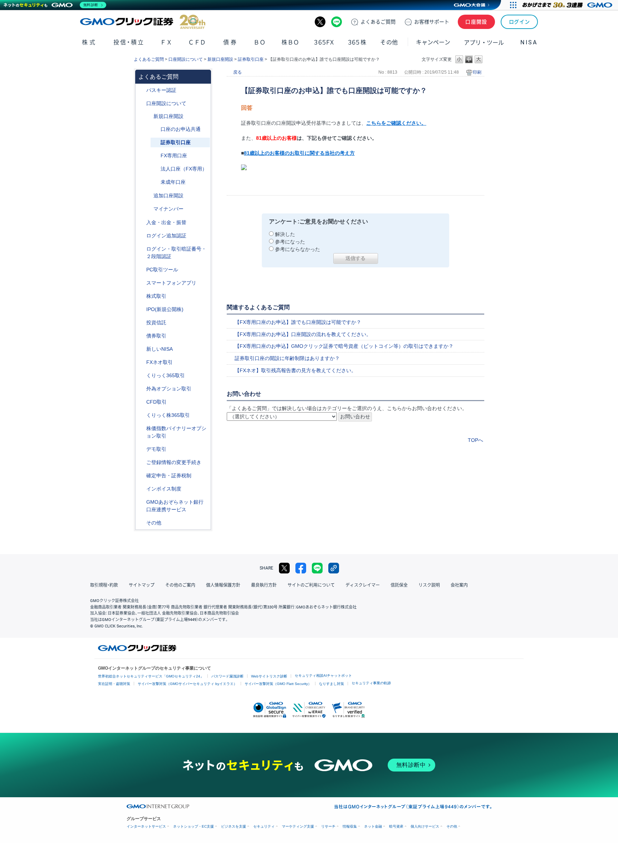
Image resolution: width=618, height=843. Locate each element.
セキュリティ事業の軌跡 (371, 683)
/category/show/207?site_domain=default (141, 269)
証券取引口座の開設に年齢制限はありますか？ (287, 358)
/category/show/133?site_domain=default (141, 428)
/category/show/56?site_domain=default (141, 462)
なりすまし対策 (331, 684)
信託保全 (399, 585)
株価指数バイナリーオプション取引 (176, 432)
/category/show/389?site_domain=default (141, 336)
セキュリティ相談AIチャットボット (323, 675)
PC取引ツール (162, 269)
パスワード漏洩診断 (227, 676)
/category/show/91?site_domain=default (141, 103)
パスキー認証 (161, 90)
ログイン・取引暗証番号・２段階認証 (176, 252)
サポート (431, 22)
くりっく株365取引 (168, 415)
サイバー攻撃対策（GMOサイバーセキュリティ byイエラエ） (187, 684)
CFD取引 (156, 402)
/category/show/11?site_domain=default (141, 402)
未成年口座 (173, 182)
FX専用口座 (174, 155)
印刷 (477, 72)
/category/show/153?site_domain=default (148, 195)
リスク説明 (429, 585)
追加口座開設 (168, 195)
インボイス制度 (163, 489)
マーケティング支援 (298, 826)
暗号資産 (396, 826)
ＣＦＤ (197, 42)
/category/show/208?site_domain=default (141, 283)
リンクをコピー (333, 568)
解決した (285, 234)
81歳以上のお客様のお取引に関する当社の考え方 (299, 153)
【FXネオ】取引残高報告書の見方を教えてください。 (295, 370)
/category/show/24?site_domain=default (141, 362)
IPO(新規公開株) (164, 309)
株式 (89, 42)
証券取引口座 (251, 59)
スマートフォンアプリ (171, 283)
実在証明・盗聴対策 (114, 684)
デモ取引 (156, 449)
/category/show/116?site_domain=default (141, 322)
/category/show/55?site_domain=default (141, 222)
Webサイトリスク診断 (269, 676)
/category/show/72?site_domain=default (141, 296)
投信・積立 (128, 42)
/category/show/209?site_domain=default (141, 449)
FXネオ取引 (159, 362)
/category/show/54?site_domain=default (141, 249)
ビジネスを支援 (233, 826)
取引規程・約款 (104, 585)
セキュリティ (264, 826)
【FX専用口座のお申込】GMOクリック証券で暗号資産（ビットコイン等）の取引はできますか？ (344, 346)
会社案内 (459, 585)
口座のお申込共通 (181, 129)
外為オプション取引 (168, 388)
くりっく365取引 (165, 375)
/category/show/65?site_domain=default (141, 389)
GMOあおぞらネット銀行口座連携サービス (174, 505)
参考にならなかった (297, 249)
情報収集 (350, 826)
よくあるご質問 (149, 59)
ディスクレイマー (362, 585)
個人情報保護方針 (223, 585)
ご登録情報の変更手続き (173, 462)
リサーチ (328, 826)
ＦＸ (166, 42)
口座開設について (185, 59)
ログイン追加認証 (166, 235)
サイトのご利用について (311, 585)
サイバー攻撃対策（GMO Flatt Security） (278, 684)
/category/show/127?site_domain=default (141, 475)
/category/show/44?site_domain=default (141, 523)
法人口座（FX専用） (184, 169)
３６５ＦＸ (324, 42)
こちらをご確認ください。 (396, 123)
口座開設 (476, 22)
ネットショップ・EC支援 (193, 826)
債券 (230, 42)
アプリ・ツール (484, 42)
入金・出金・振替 (166, 222)
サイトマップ (141, 585)
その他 (153, 523)
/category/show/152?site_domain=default (148, 116)
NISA (529, 42)
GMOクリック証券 (142, 21)
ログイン (519, 22)
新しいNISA (159, 349)
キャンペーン (433, 42)
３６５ (357, 42)
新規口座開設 (220, 59)
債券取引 (156, 336)
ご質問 (378, 22)
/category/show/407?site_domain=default (141, 415)
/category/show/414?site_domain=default (141, 90)
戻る (237, 72)
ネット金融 (373, 826)
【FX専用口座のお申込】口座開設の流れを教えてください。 (303, 334)
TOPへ (475, 440)
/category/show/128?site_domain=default (141, 502)
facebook (300, 568)
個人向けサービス (425, 826)
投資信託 (156, 322)
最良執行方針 (264, 585)
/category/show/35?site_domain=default (141, 375)
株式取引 (156, 296)
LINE (336, 21)
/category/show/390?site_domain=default (141, 489)
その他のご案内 (180, 585)
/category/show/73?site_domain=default (141, 309)
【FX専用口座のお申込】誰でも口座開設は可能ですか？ (298, 322)
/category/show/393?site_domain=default (141, 349)
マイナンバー (168, 209)
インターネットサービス (146, 826)
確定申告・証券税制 (168, 475)
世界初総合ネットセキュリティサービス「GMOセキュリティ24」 (151, 676)
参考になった (290, 242)
